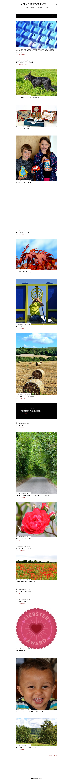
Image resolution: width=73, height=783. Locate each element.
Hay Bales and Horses (26, 396)
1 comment (21, 234)
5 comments (22, 274)
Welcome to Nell (24, 232)
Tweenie (19, 326)
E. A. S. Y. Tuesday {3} (24, 591)
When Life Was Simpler (30, 411)
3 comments (22, 184)
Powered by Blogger (37, 778)
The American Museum (26, 747)
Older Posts (53, 755)
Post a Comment (23, 64)
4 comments (22, 54)
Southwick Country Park (27, 98)
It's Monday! (21, 601)
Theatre (32, 7)
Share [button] (17, 54)
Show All (53, 15)
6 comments (22, 540)
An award (20, 651)
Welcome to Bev (23, 425)
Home (22, 7)
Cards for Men (23, 129)
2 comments (22, 130)
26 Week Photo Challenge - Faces (30, 712)
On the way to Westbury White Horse (33, 495)
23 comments (22, 497)
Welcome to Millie (24, 62)
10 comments (22, 328)
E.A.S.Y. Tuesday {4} (23, 272)
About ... (26, 7)
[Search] (56, 4)
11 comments (22, 749)
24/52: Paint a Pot (23, 183)
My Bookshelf (40, 7)
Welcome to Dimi (24, 548)
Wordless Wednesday (25, 582)
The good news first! (25, 538)
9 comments (22, 100)
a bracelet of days (33, 4)
